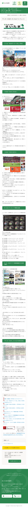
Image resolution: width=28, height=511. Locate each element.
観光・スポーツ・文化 (12, 8)
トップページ (3, 8)
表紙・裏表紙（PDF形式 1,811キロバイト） (14, 398)
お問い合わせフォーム (15, 461)
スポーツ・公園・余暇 (5, 10)
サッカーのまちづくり (16, 10)
